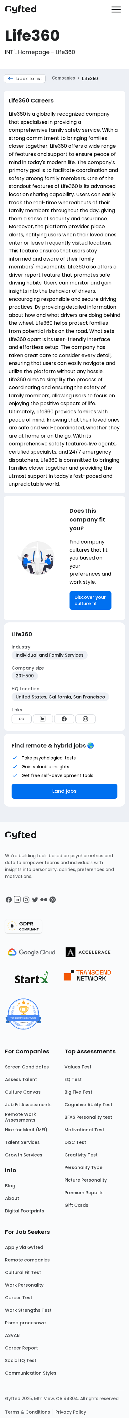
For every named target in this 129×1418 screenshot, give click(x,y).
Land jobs (64, 791)
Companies (63, 77)
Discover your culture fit (90, 600)
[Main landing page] (24, 9)
